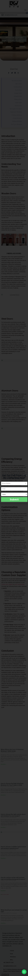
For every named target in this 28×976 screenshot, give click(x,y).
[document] (14, 488)
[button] (24, 971)
